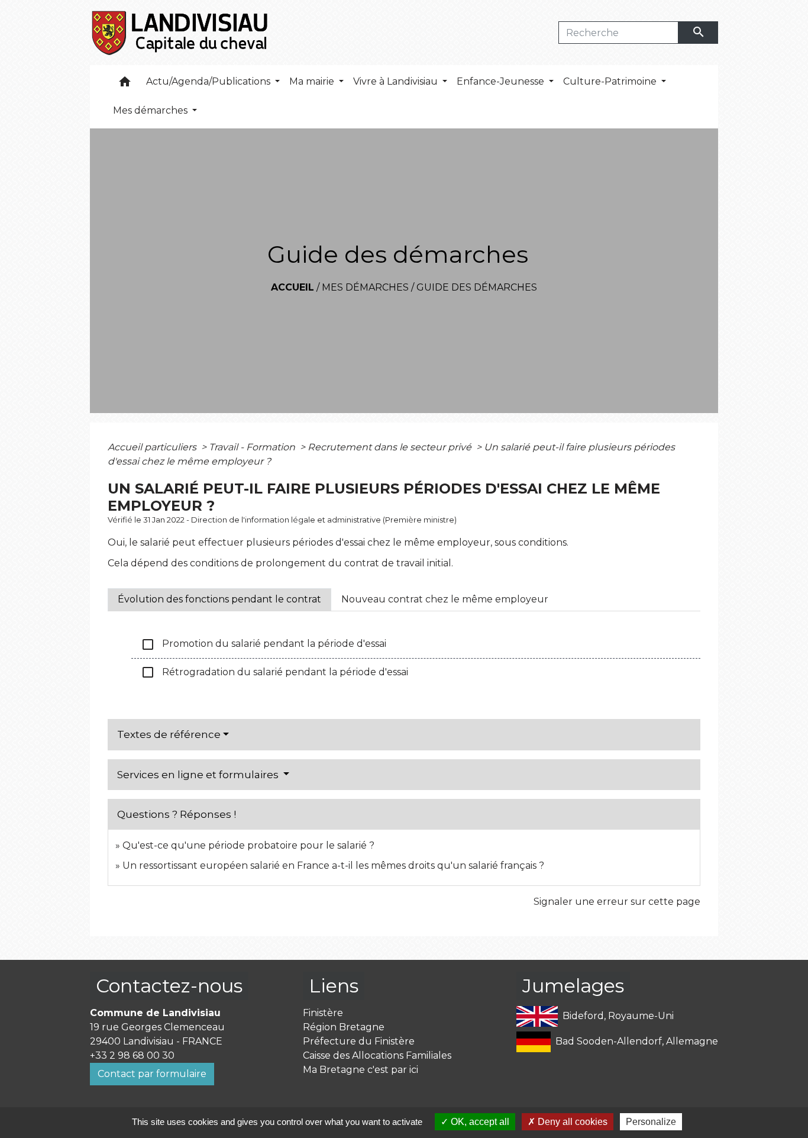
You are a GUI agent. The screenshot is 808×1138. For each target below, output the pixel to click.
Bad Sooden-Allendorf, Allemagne (636, 1040)
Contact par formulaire (152, 1073)
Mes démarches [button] (151, 110)
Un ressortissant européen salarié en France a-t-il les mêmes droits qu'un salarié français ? (333, 865)
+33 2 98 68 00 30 (132, 1055)
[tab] (219, 599)
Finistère (323, 1012)
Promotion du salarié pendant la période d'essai (263, 644)
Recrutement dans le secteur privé (391, 447)
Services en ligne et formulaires (199, 775)
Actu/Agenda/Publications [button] (209, 81)
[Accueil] (181, 32)
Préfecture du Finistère (359, 1041)
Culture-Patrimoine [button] (611, 81)
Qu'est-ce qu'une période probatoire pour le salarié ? (248, 845)
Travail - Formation (253, 447)
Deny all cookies (571, 1122)
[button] (124, 84)
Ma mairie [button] (313, 81)
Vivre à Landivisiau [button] (396, 81)
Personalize (651, 1122)
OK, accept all (478, 1122)
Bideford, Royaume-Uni (618, 1015)
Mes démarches (365, 287)
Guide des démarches (476, 287)
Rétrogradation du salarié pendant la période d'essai (274, 672)
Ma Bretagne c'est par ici (360, 1069)
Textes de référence (169, 734)
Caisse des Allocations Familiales (377, 1055)
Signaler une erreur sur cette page (617, 901)
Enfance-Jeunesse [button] (502, 81)
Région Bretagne (343, 1027)
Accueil (292, 287)
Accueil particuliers (153, 447)
